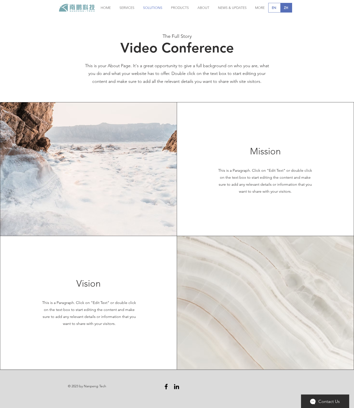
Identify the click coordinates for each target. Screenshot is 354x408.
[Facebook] (166, 386)
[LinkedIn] (176, 386)
